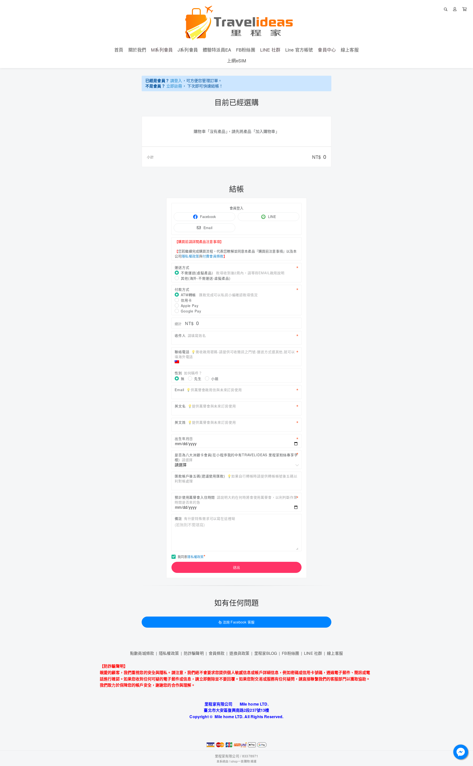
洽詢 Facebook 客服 (238, 622)
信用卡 (186, 300)
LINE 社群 (313, 653)
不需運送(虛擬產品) (233, 272)
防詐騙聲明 (194, 653)
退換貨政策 (239, 653)
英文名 (205, 405)
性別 (188, 372)
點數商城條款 (142, 653)
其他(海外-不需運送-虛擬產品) (205, 278)
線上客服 (335, 653)
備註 (205, 518)
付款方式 (182, 289)
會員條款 (217, 653)
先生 (198, 378)
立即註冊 (174, 86)
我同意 (190, 556)
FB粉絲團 (290, 653)
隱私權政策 (190, 256)
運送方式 (182, 267)
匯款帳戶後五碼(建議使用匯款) (236, 478)
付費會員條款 (213, 256)
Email (207, 227)
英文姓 (205, 422)
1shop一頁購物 (239, 761)
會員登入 (237, 207)
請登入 (176, 80)
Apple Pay (190, 305)
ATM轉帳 (219, 294)
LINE (272, 216)
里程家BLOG (265, 653)
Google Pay (191, 311)
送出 (236, 567)
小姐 (215, 378)
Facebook (208, 216)
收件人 (190, 335)
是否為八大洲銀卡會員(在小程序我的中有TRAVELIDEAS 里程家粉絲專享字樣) (236, 457)
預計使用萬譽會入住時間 (236, 500)
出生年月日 (184, 438)
